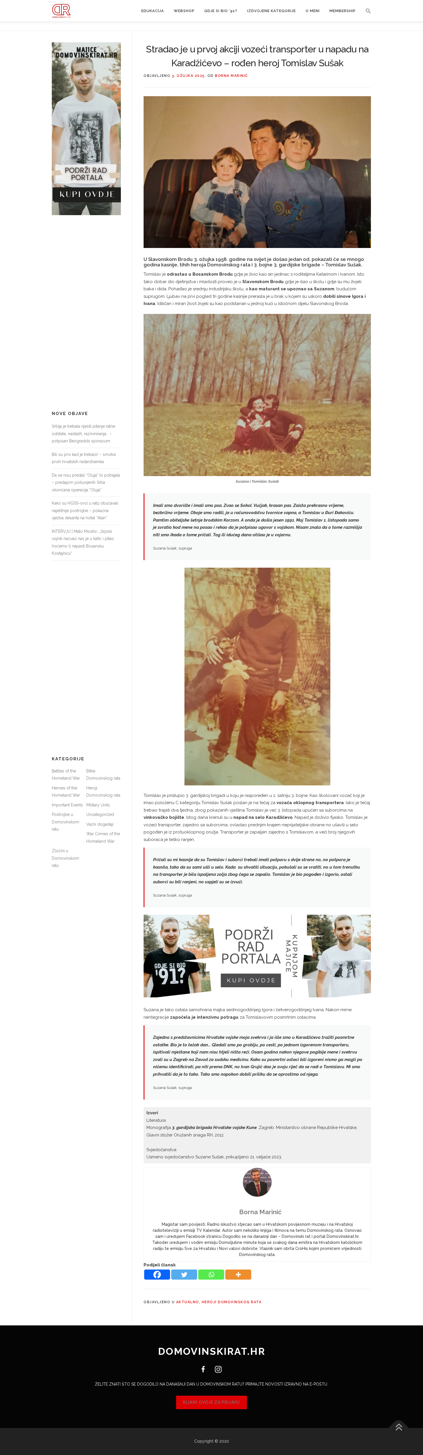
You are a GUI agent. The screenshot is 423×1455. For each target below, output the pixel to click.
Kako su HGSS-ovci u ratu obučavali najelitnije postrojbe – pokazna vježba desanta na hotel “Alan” (85, 510)
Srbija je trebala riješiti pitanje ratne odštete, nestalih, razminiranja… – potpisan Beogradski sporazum (83, 433)
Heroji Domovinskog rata (232, 1302)
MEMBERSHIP (342, 11)
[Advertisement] (86, 313)
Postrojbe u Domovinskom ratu (65, 821)
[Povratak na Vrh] (398, 1428)
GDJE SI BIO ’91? (220, 11)
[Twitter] (184, 1275)
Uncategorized (100, 814)
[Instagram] (216, 1369)
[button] (366, 11)
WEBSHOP (184, 11)
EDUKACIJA (152, 11)
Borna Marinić (231, 76)
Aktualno (187, 1302)
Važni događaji (99, 824)
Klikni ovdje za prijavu (211, 1402)
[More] (238, 1275)
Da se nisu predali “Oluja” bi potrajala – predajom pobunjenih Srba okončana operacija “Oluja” (86, 482)
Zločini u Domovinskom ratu (65, 858)
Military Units (98, 805)
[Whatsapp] (211, 1275)
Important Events (67, 805)
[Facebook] (157, 1275)
